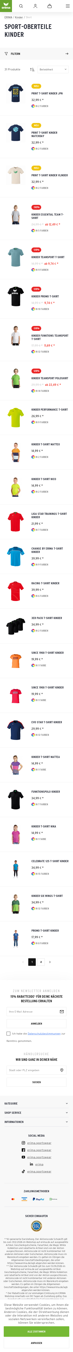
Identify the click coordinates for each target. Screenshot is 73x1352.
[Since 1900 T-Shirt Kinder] (15, 660)
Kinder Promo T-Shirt (45, 296)
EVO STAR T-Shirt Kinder (46, 722)
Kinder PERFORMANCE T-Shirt (49, 409)
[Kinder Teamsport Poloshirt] (15, 378)
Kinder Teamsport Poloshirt (49, 378)
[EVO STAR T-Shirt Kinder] (15, 730)
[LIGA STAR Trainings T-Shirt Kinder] (15, 522)
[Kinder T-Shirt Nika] (15, 834)
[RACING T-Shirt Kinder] (15, 591)
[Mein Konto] (35, 6)
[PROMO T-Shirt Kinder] (15, 938)
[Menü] (68, 6)
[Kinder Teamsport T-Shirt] (15, 257)
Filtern (15, 53)
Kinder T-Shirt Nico (43, 479)
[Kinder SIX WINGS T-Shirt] (15, 904)
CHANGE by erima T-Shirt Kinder (47, 550)
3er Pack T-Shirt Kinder (46, 618)
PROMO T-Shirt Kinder (45, 930)
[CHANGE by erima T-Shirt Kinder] (15, 556)
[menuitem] (68, 6)
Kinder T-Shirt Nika (43, 826)
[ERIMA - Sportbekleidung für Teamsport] (6, 9)
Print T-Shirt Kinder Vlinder (49, 175)
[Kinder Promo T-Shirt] (15, 296)
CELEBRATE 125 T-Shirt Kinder (50, 861)
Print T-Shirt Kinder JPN (47, 93)
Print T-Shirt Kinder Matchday (44, 134)
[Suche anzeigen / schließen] (21, 6)
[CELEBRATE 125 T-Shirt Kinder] (15, 869)
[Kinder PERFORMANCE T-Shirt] (15, 417)
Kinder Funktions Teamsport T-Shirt (49, 337)
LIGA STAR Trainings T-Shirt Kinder (49, 515)
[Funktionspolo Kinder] (15, 799)
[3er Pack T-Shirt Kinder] (15, 626)
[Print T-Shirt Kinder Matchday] (15, 133)
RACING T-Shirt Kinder (45, 583)
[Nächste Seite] (50, 962)
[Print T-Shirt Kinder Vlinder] (15, 175)
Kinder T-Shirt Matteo (45, 444)
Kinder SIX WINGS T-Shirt (47, 895)
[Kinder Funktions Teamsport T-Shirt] (15, 335)
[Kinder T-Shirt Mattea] (15, 765)
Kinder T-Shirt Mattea (45, 757)
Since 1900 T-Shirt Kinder (47, 652)
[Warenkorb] (49, 6)
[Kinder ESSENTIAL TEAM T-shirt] (15, 214)
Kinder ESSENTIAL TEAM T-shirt (47, 216)
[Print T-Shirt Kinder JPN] (15, 93)
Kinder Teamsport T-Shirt (47, 257)
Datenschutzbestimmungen (44, 1033)
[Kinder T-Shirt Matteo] (15, 452)
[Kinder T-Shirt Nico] (15, 487)
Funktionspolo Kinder (45, 791)
